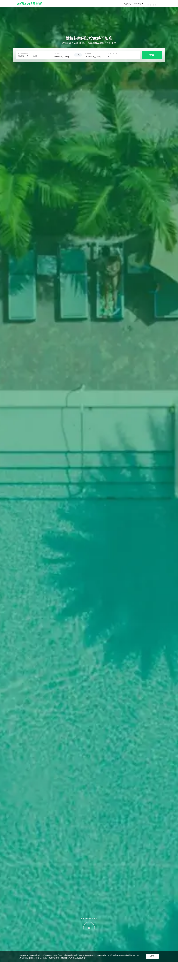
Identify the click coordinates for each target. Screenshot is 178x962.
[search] (62, 56)
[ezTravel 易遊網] (29, 3)
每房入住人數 (112, 53)
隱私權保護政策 (79, 958)
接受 (152, 956)
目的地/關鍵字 (23, 53)
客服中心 (127, 3)
